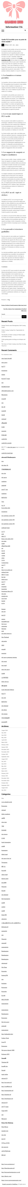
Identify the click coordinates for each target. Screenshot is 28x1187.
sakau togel (4, 874)
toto (2, 461)
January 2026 (4, 747)
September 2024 (5, 785)
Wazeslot (3, 886)
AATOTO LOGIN (6, 443)
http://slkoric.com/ (6, 1176)
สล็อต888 (4, 423)
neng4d (3, 649)
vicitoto (3, 555)
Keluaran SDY (5, 1054)
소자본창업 (4, 677)
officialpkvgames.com (7, 390)
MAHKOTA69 (5, 386)
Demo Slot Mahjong (7, 1123)
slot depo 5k (4, 465)
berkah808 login (5, 621)
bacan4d (3, 870)
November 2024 (5, 780)
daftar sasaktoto (5, 814)
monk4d (3, 411)
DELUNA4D (5, 999)
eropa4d (3, 399)
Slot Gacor (4, 624)
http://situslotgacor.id (7, 1098)
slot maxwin (4, 1147)
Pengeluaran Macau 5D (7, 591)
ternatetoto (4, 370)
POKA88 (3, 435)
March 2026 (4, 742)
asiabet (3, 907)
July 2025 (3, 761)
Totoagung (4, 862)
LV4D (3, 838)
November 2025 (5, 752)
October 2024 (4, 783)
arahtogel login (5, 527)
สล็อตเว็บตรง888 (5, 546)
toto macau (4, 834)
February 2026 (4, 744)
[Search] (25, 30)
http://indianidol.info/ (7, 1034)
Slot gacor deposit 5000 (7, 1050)
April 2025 (4, 768)
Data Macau (4, 1127)
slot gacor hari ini (6, 858)
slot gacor (4, 477)
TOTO (3, 560)
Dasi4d (3, 890)
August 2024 (4, 787)
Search (3, 314)
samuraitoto (4, 626)
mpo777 (3, 565)
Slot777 (3, 693)
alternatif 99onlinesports (8, 457)
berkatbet (3, 983)
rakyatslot (4, 641)
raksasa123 (4, 1078)
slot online (3, 541)
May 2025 (3, 766)
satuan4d (3, 943)
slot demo (4, 710)
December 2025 (5, 749)
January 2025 (4, 775)
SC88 (2, 427)
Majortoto (3, 628)
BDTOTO (4, 497)
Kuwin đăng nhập (5, 508)
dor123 (3, 615)
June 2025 (3, 763)
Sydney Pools (5, 1038)
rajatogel (3, 419)
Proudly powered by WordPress (10, 1184)
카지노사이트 (5, 1143)
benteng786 (4, 975)
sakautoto (4, 919)
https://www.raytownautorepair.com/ (11, 1180)
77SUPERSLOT (6, 469)
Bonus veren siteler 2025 (7, 538)
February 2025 (4, 773)
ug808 (3, 818)
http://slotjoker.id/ (6, 1094)
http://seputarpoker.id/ (7, 1090)
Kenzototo (4, 806)
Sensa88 (3, 1058)
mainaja (3, 619)
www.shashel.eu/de (6, 802)
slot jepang (4, 714)
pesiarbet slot (4, 596)
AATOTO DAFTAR (7, 453)
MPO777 (3, 536)
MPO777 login (5, 574)
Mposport (4, 1118)
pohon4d (3, 1026)
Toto (2, 501)
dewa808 (3, 882)
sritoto (2, 558)
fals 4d (3, 407)
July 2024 (3, 790)
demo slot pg (5, 681)
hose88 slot (4, 1066)
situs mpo (3, 593)
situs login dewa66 (6, 358)
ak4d (2, 534)
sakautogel (4, 963)
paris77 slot (4, 489)
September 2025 (5, 756)
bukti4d (3, 601)
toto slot (3, 473)
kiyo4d (3, 995)
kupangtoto (4, 589)
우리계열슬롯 (5, 718)
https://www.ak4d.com (6, 570)
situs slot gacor (11, 447)
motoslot (3, 431)
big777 (3, 366)
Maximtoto (4, 394)
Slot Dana (4, 967)
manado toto (4, 1131)
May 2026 (3, 737)
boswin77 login (5, 378)
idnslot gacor (4, 579)
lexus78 (3, 1042)
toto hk (3, 550)
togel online (4, 1074)
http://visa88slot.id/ (6, 1086)
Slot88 (3, 543)
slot (2, 382)
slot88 (3, 673)
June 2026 (3, 735)
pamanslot (4, 931)
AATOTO (4, 439)
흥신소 (3, 866)
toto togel (4, 665)
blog (3, 45)
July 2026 (3, 732)
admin (17, 45)
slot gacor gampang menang (9, 657)
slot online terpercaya (6, 633)
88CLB (3, 1155)
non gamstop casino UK (8, 515)
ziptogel (3, 810)
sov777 (3, 531)
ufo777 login (4, 1106)
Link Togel (4, 598)
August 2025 (4, 759)
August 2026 (4, 730)
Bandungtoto (4, 951)
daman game (4, 878)
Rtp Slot (3, 577)
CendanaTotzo (4, 562)
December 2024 (5, 778)
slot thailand (4, 706)
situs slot (3, 611)
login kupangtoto (6, 842)
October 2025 (4, 754)
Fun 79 (3, 505)
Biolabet (3, 609)
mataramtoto (4, 947)
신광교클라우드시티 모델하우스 (11, 923)
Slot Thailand (5, 637)
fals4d (3, 415)
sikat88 (3, 553)
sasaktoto (3, 481)
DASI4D (3, 830)
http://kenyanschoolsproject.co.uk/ (10, 1172)
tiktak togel (4, 854)
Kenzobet (4, 971)
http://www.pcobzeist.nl (7, 1164)
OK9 (2, 645)
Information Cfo (14, 27)
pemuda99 (4, 722)
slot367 (3, 584)
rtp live (3, 603)
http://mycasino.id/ (6, 1082)
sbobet (3, 374)
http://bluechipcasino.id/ (8, 1168)
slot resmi (4, 661)
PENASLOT (4, 927)
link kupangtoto (5, 898)
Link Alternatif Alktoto (7, 689)
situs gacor (4, 362)
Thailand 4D (4, 1062)
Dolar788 (4, 915)
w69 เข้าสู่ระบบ (5, 1151)
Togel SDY (4, 1110)
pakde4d (3, 485)
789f (2, 826)
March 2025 (4, 771)
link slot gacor (5, 1022)
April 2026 (4, 740)
